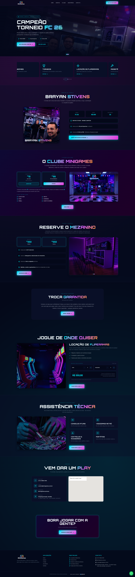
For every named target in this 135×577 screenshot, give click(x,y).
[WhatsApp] (131, 573)
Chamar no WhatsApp (66, 532)
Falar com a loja (76, 386)
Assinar (53, 183)
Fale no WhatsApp (112, 2)
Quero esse (28, 183)
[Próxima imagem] (115, 256)
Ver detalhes (42, 44)
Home (52, 2)
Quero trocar (66, 313)
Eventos (58, 2)
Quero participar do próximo (78, 137)
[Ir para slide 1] (67, 54)
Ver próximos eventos (25, 44)
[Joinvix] (77, 574)
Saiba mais (66, 207)
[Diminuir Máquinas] (107, 367)
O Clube (64, 2)
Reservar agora (23, 273)
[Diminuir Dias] (84, 367)
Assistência (71, 2)
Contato (78, 2)
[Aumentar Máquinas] (114, 367)
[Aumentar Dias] (91, 367)
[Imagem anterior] (71, 256)
